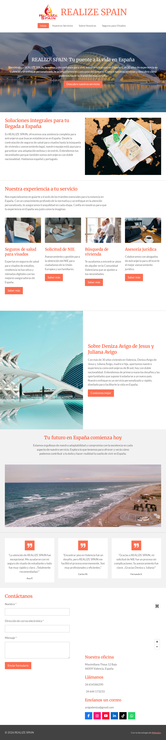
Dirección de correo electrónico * (24, 621)
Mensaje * (11, 637)
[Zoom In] (157, 641)
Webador (156, 732)
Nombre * (11, 604)
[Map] (123, 626)
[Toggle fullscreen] (157, 606)
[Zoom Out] (157, 646)
